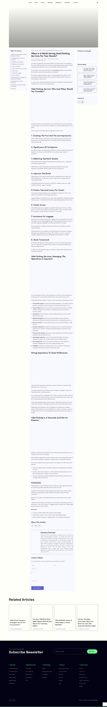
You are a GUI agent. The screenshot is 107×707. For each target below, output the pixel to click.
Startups (12, 665)
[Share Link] (32, 525)
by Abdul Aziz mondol (84, 629)
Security (44, 668)
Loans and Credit (63, 671)
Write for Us (82, 674)
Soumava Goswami (48, 532)
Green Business (12, 680)
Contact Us (75, 2)
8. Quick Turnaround (15, 75)
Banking (61, 680)
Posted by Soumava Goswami (53, 58)
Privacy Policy (82, 683)
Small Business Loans (64, 668)
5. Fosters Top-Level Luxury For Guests (19, 68)
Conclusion (13, 88)
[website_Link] (79, 102)
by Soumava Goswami (38, 629)
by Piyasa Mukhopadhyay (16, 629)
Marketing (49, 2)
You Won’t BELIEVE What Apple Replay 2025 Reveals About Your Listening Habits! (42, 622)
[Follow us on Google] (87, 56)
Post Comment (36, 588)
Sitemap (81, 686)
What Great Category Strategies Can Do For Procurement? (17, 622)
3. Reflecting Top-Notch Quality (17, 64)
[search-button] (97, 2)
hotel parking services (57, 70)
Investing (61, 674)
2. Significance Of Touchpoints (17, 62)
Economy (61, 677)
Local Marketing (29, 671)
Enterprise (44, 677)
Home (32, 50)
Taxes (60, 683)
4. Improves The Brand (15, 66)
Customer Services (13, 671)
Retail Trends (29, 677)
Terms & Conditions (84, 680)
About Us (81, 668)
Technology (67, 2)
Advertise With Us (83, 677)
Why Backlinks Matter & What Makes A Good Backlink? (63, 622)
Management (58, 2)
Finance (42, 2)
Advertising (11, 683)
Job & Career (12, 674)
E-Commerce (45, 674)
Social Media (28, 668)
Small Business (12, 677)
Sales (27, 680)
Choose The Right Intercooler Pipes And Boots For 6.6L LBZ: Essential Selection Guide (87, 622)
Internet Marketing (13, 668)
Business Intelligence (47, 671)
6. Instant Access (14, 70)
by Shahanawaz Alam (61, 629)
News (30, 2)
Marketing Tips (31, 665)
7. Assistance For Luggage (16, 73)
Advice (36, 2)
